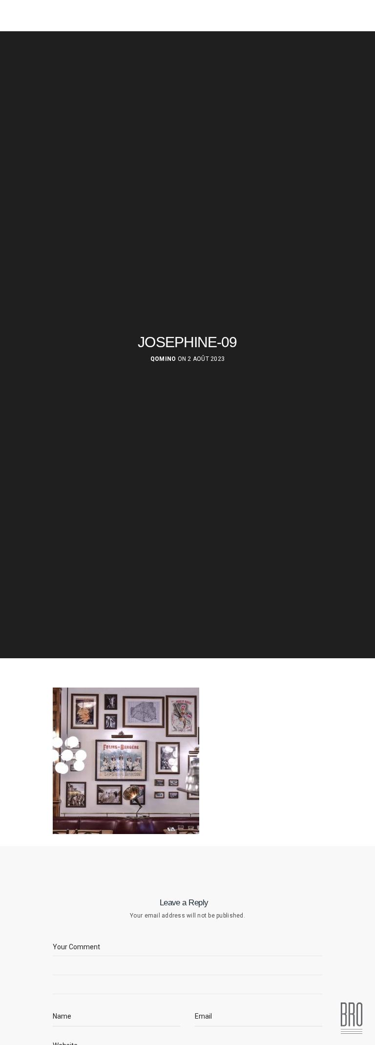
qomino (163, 358)
